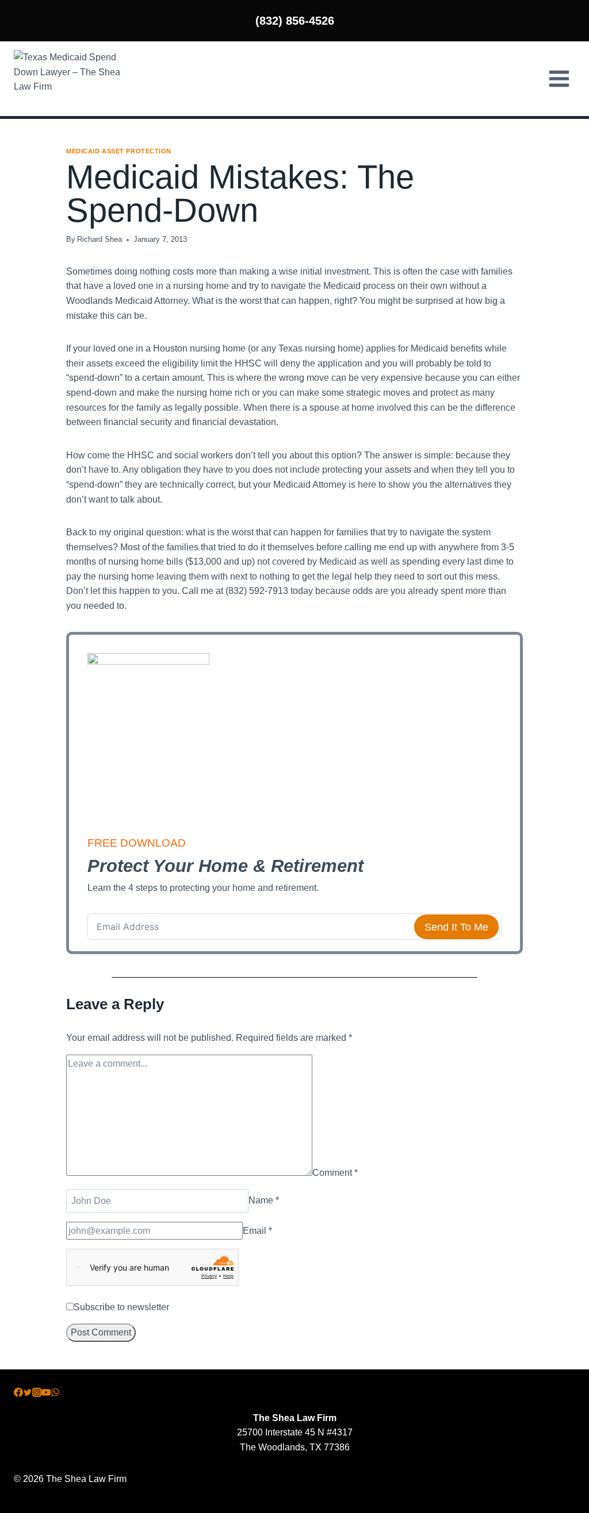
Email (257, 1231)
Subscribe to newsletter (121, 1307)
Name (263, 1201)
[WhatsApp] (55, 1394)
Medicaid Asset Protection (118, 151)
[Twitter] (27, 1394)
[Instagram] (36, 1394)
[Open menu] (558, 78)
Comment (335, 1173)
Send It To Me (456, 927)
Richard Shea (99, 239)
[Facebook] (18, 1394)
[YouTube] (46, 1394)
